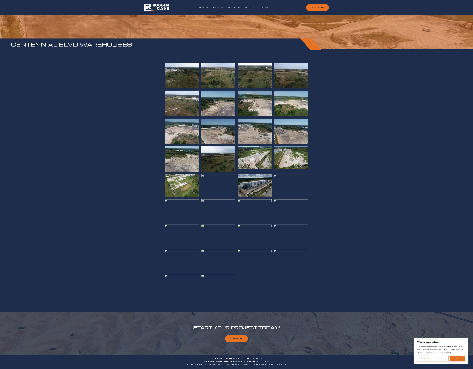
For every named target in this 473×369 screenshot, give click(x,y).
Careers (264, 7)
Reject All (441, 359)
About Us (249, 7)
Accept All (457, 359)
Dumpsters (234, 7)
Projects (218, 7)
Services (203, 7)
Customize (425, 359)
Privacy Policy (243, 364)
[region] (441, 351)
